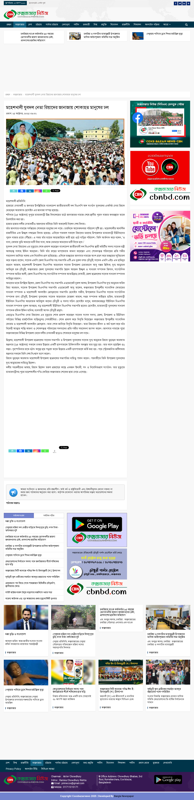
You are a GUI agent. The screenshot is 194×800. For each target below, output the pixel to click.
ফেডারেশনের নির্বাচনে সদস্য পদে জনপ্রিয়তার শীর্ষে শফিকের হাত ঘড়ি (69, 690)
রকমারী (86, 24)
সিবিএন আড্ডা (47, 768)
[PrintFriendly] (13, 190)
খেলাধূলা (66, 24)
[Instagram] (38, 190)
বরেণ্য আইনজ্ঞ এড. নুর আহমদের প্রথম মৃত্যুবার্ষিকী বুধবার (31, 598)
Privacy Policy (13, 768)
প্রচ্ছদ (9, 24)
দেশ (30, 24)
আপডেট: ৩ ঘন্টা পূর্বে (38, 3)
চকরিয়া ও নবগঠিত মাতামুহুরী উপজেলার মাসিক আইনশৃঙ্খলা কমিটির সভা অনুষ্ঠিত (166, 635)
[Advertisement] (91, 69)
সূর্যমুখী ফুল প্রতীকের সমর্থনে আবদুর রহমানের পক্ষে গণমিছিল (32, 576)
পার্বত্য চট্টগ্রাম (52, 24)
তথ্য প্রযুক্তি (88, 762)
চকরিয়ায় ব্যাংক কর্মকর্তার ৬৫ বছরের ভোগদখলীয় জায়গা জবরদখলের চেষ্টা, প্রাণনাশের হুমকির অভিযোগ (37, 37)
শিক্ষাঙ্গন (137, 24)
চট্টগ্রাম (39, 24)
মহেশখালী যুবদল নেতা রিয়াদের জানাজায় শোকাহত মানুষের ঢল (57, 107)
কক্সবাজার (19, 24)
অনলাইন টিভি (31, 768)
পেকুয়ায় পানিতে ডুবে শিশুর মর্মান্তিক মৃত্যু (165, 33)
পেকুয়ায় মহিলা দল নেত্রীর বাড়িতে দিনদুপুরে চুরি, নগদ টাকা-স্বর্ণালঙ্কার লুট (73, 635)
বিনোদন (114, 24)
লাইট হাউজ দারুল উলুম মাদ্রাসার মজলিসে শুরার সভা (28, 592)
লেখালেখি (167, 762)
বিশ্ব (95, 24)
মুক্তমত (156, 762)
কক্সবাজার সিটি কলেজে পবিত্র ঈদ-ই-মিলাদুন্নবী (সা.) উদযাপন (32, 570)
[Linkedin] (30, 190)
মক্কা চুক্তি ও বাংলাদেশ (15, 521)
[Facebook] (22, 190)
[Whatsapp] (46, 190)
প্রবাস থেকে (144, 762)
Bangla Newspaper (124, 796)
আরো (166, 24)
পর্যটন (76, 24)
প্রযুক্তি (104, 24)
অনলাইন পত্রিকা (152, 24)
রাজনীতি (126, 24)
